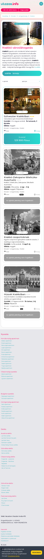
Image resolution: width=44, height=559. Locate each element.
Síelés (3, 429)
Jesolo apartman (6, 374)
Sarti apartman (6, 404)
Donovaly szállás (6, 451)
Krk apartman (5, 350)
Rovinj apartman (6, 352)
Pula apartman (6, 354)
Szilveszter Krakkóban (17, 116)
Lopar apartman (6, 348)
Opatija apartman (6, 368)
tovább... (38, 67)
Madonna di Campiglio (8, 466)
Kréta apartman (6, 409)
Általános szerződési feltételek (10, 536)
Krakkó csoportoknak (16, 237)
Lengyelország (23, 16)
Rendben (36, 552)
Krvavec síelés (5, 490)
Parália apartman (6, 411)
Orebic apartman (6, 341)
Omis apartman (6, 361)
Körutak (13, 16)
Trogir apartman (6, 366)
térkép (16, 73)
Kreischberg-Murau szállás (9, 445)
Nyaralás (4, 334)
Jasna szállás (5, 453)
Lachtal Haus (5, 440)
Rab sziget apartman (7, 345)
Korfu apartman (6, 413)
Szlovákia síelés (7, 448)
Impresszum (5, 541)
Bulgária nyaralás (7, 394)
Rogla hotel (4, 488)
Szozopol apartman (7, 398)
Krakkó (32, 16)
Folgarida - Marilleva (7, 461)
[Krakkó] (22, 162)
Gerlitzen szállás (6, 442)
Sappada (4, 463)
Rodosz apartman (6, 406)
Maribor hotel (5, 486)
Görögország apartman (10, 402)
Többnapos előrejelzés (22, 24)
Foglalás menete (6, 531)
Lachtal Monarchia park (8, 438)
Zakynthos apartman (8, 418)
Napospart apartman (7, 396)
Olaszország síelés (8, 457)
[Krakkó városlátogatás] (22, 33)
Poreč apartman (6, 343)
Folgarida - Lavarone (7, 459)
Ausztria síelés (6, 433)
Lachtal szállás (5, 436)
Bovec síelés (5, 492)
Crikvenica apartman (7, 357)
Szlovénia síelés (7, 483)
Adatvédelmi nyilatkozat (8, 538)
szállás (8, 73)
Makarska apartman (7, 359)
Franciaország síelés (8, 496)
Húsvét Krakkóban (15, 294)
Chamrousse (5, 505)
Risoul (3, 503)
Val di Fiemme (5, 468)
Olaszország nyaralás (9, 372)
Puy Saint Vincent (7, 501)
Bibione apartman (7, 376)
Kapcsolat (4, 529)
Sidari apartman (6, 416)
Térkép (38, 131)
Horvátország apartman (10, 338)
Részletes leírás (13, 556)
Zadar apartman (6, 363)
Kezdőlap (5, 16)
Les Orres (4, 498)
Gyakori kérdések (6, 534)
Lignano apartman (7, 378)
